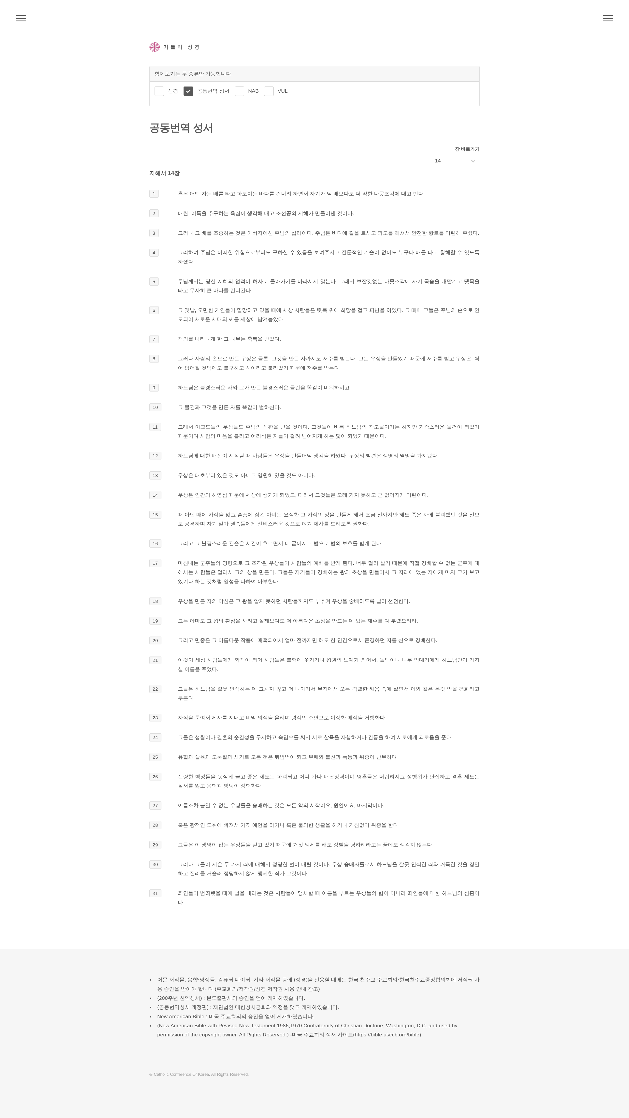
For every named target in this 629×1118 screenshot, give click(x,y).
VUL (283, 91)
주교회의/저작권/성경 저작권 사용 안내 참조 (267, 989)
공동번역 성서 (213, 91)
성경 (173, 91)
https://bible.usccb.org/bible (387, 1035)
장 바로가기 (467, 149)
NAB (253, 91)
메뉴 (608, 18)
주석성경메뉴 (21, 18)
